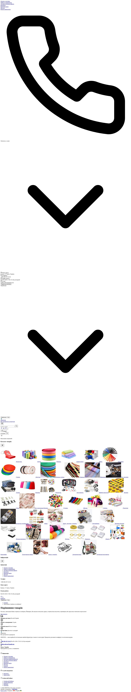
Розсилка (6, 685)
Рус (8, 600)
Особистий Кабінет (9, 681)
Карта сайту (7, 675)
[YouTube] (3, 650)
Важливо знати (4, 6)
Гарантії (6, 666)
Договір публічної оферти (7, 4)
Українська (3, 600)
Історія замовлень (8, 682)
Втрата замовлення (5, 9)
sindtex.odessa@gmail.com (7, 644)
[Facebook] (4, 650)
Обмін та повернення (6, 2)
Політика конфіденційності (11, 659)
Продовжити (4, 614)
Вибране (6, 684)
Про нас (3, 8)
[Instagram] (1, 650)
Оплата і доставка (5, 1)
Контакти (3, 5)
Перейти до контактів (6, 284)
